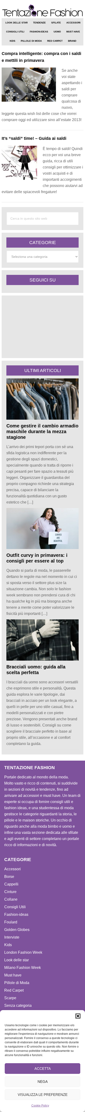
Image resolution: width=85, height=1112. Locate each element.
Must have (12, 975)
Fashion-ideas (16, 914)
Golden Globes (17, 930)
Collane (10, 899)
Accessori (12, 869)
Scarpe (10, 998)
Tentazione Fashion (42, 11)
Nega (43, 1082)
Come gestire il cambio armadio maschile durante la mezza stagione (42, 431)
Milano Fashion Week (22, 968)
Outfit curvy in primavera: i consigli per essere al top (37, 558)
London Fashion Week (23, 952)
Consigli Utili (15, 907)
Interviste (11, 937)
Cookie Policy (40, 1105)
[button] (78, 1016)
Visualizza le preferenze (43, 1095)
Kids (8, 945)
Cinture (10, 892)
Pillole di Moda (16, 983)
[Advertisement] (41, 326)
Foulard (10, 922)
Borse (9, 877)
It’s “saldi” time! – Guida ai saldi (34, 138)
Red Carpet (14, 990)
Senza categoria (18, 1005)
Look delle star (16, 960)
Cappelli (11, 884)
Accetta (42, 1069)
